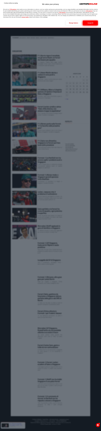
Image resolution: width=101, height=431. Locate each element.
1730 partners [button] (12, 9)
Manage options (73, 23)
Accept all (90, 23)
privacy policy (25, 17)
